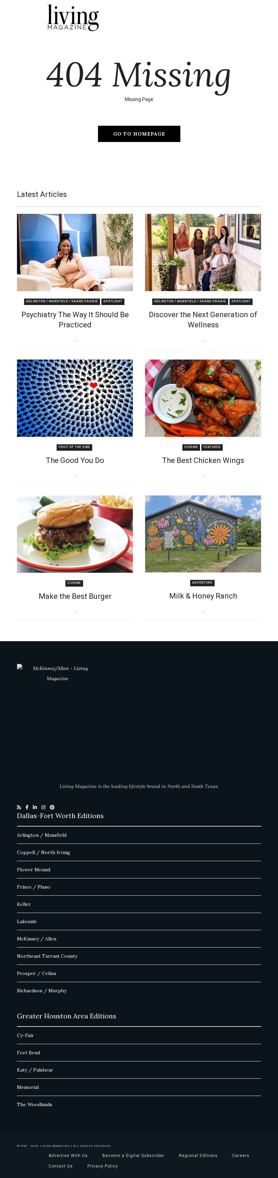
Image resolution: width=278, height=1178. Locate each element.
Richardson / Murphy (41, 991)
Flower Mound (33, 870)
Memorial (28, 1087)
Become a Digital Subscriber (133, 1155)
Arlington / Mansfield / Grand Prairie (62, 301)
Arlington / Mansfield (41, 835)
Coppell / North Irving (43, 852)
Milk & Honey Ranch (203, 596)
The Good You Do (75, 460)
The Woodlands (34, 1104)
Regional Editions (198, 1155)
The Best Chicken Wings (203, 460)
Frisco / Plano (33, 887)
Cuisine (191, 447)
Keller (24, 904)
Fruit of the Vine (74, 447)
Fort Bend (28, 1053)
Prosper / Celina (36, 973)
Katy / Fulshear (35, 1070)
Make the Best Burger (75, 596)
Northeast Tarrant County (47, 956)
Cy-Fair (25, 1035)
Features (212, 447)
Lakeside (27, 921)
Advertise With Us (68, 1155)
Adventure (202, 583)
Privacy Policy (102, 1166)
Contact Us (60, 1166)
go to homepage (139, 134)
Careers (241, 1155)
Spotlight (112, 301)
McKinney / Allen (36, 939)
